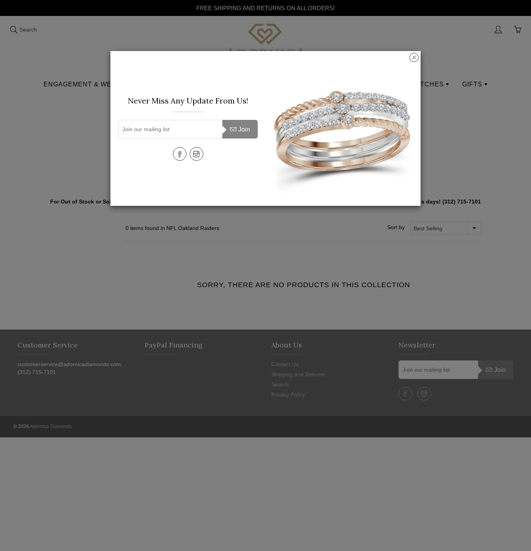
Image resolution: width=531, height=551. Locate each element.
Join (244, 129)
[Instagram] (196, 154)
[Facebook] (180, 154)
